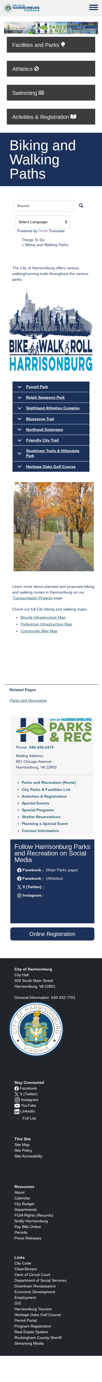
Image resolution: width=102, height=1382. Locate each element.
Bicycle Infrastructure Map (43, 617)
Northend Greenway (44, 429)
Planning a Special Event (45, 823)
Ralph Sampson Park (45, 397)
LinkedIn (27, 1111)
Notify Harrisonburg (31, 1221)
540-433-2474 (41, 747)
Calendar (22, 1198)
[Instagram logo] (17, 1099)
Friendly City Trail (42, 440)
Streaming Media (29, 1343)
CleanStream (25, 1269)
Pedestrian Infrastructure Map (46, 624)
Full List (29, 1118)
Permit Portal (25, 1320)
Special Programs (38, 810)
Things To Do (33, 240)
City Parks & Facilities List (46, 789)
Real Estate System (31, 1332)
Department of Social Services (40, 1280)
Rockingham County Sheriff (37, 1337)
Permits (20, 1232)
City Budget (24, 1204)
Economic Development (34, 1292)
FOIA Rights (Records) (33, 1215)
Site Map (22, 1144)
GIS (17, 1303)
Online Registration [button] (52, 934)
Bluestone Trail (40, 419)
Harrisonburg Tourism (33, 1309)
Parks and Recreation (28, 700)
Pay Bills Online (27, 1226)
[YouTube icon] (17, 1105)
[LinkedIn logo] (16, 1111)
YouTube (28, 1105)
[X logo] (16, 1094)
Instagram (32, 895)
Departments (25, 1209)
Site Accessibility (28, 1156)
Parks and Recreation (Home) (49, 782)
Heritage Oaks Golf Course (51, 466)
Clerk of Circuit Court (32, 1274)
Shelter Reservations (41, 817)
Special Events (35, 803)
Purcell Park (37, 387)
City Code (22, 1263)
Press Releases (27, 1238)
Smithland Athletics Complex (53, 408)
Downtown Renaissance (35, 1286)
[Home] (21, 8)
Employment (25, 1297)
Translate (57, 231)
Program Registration (32, 1326)
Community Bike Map (39, 631)
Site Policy (23, 1150)
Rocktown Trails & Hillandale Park (52, 453)
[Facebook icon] (16, 1088)
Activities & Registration (44, 796)
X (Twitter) (32, 887)
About (19, 1192)
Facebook (32, 870)
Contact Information (40, 830)
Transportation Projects (32, 598)
